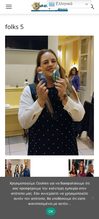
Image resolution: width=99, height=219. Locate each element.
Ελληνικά (63, 4)
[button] (9, 7)
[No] (92, 197)
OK (50, 211)
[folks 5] (49, 154)
